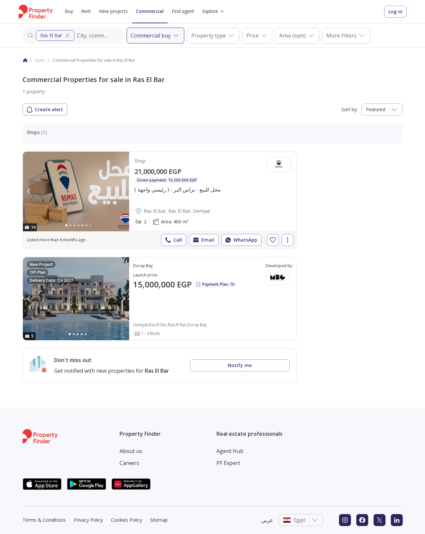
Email (207, 240)
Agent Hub (229, 451)
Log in (395, 11)
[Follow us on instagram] (345, 520)
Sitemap (159, 520)
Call (177, 240)
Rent (86, 11)
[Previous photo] (29, 191)
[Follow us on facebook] (362, 520)
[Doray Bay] (159, 298)
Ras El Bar (51, 35)
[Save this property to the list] (273, 240)
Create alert (49, 109)
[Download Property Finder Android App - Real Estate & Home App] (86, 484)
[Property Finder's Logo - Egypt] (36, 11)
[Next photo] (123, 191)
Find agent (183, 11)
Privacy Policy (88, 520)
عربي (267, 520)
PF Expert (228, 463)
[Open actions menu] (288, 240)
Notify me (240, 365)
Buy (69, 11)
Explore (210, 11)
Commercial (150, 11)
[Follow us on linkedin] (397, 520)
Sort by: (349, 109)
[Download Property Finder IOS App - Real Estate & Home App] (42, 484)
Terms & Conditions (44, 520)
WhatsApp (245, 240)
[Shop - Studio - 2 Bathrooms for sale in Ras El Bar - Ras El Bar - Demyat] (160, 200)
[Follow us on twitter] (379, 520)
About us (131, 451)
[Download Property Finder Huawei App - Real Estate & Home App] (131, 484)
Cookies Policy (126, 520)
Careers (129, 463)
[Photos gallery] (76, 191)
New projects (113, 11)
